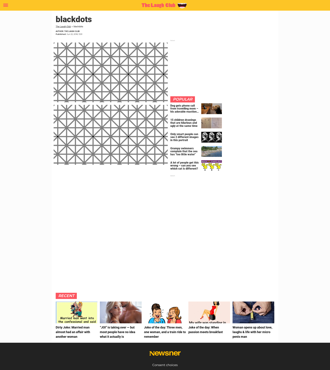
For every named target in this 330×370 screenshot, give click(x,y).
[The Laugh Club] (164, 5)
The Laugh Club (63, 26)
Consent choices (165, 365)
